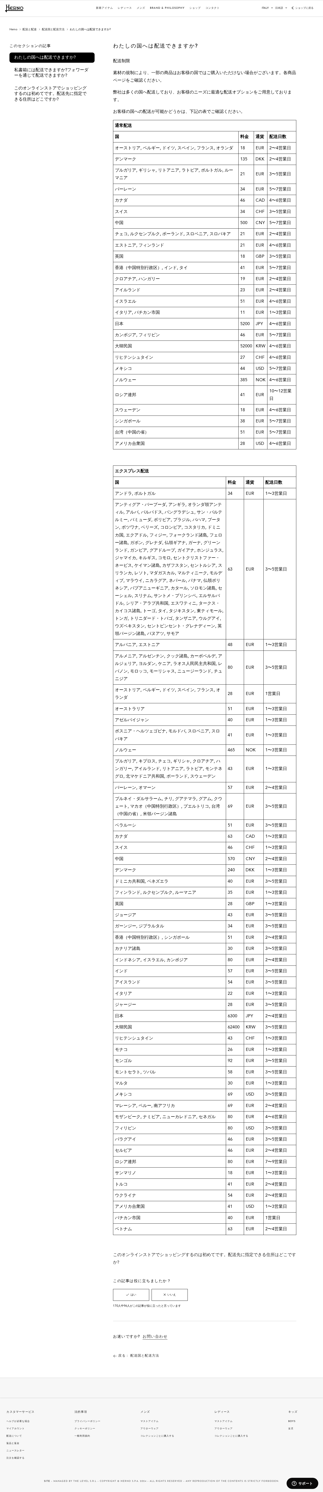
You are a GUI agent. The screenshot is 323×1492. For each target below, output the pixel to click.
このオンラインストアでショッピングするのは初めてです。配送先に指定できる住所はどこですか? (50, 94)
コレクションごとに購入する (157, 1436)
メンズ (141, 8)
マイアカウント (15, 1428)
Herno (13, 29)
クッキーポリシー (84, 1428)
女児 (290, 1428)
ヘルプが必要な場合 (18, 1421)
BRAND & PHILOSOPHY (167, 8)
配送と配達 (29, 29)
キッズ (293, 1412)
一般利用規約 (82, 1436)
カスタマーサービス (20, 1412)
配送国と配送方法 (53, 29)
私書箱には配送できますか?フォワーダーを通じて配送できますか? (51, 73)
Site (47, 1481)
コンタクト (212, 8)
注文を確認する (15, 1458)
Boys (292, 1421)
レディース (125, 8)
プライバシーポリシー (87, 1421)
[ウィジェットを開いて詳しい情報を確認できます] (302, 1484)
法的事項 (80, 1412)
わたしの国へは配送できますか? (45, 57)
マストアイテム (149, 1421)
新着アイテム (104, 8)
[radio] (131, 1295)
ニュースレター (15, 1450)
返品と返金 (12, 1443)
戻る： (138, 1356)
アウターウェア (149, 1428)
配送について (14, 1436)
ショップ (195, 8)
